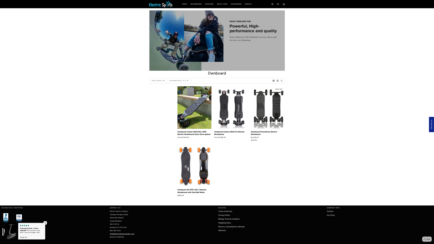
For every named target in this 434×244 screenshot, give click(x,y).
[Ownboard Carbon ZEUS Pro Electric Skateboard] (231, 107)
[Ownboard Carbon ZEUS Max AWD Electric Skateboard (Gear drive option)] (194, 107)
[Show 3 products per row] (278, 80)
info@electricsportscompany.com (122, 234)
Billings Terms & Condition (229, 219)
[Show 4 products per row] (282, 80)
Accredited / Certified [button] (12, 208)
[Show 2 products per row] (274, 80)
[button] (185, 4)
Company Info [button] (333, 208)
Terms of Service (225, 211)
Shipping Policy (224, 223)
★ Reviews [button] (432, 124)
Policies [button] (222, 208)
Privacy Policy (224, 215)
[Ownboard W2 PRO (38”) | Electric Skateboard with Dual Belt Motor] (194, 165)
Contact (330, 211)
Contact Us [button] (115, 208)
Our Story (331, 215)
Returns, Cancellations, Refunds (231, 227)
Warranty (222, 230)
